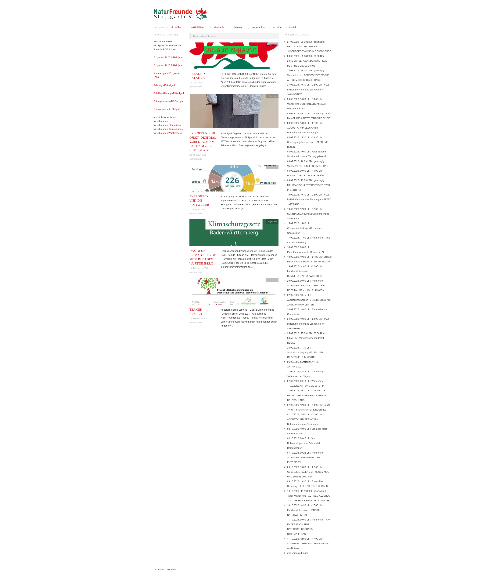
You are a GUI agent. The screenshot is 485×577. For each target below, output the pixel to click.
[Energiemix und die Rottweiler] (233, 179)
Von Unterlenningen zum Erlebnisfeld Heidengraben (304, 442)
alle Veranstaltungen (297, 552)
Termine (277, 27)
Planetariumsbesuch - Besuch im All (305, 252)
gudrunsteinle (195, 86)
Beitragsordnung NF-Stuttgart (168, 101)
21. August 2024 (197, 209)
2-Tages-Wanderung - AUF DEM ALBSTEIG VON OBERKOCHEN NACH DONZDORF (308, 495)
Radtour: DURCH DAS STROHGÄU (305, 175)
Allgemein (272, 44)
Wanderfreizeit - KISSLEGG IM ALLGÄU (307, 165)
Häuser (238, 27)
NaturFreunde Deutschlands (168, 128)
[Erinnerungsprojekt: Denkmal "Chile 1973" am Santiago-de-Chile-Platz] (233, 112)
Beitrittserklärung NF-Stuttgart (168, 93)
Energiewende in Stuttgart (166, 109)
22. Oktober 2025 (197, 154)
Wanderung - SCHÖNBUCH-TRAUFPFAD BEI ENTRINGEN (306, 457)
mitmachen (258, 27)
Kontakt (293, 27)
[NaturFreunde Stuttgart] (180, 16)
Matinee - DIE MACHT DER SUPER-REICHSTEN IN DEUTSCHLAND (306, 395)
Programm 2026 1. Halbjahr (167, 57)
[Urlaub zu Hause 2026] (233, 56)
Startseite (158, 27)
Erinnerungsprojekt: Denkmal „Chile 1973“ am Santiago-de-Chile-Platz (202, 142)
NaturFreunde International (167, 124)
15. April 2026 (196, 82)
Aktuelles (176, 27)
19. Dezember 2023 (198, 267)
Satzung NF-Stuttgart (164, 85)
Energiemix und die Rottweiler (199, 200)
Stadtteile (219, 27)
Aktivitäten (197, 27)
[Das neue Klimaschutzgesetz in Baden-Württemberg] (233, 233)
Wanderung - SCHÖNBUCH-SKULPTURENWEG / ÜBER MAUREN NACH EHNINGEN (306, 285)
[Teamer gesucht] (233, 292)
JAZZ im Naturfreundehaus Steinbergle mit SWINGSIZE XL (308, 89)
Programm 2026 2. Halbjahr (167, 65)
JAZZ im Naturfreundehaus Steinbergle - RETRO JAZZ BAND (309, 199)
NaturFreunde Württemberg (167, 132)
